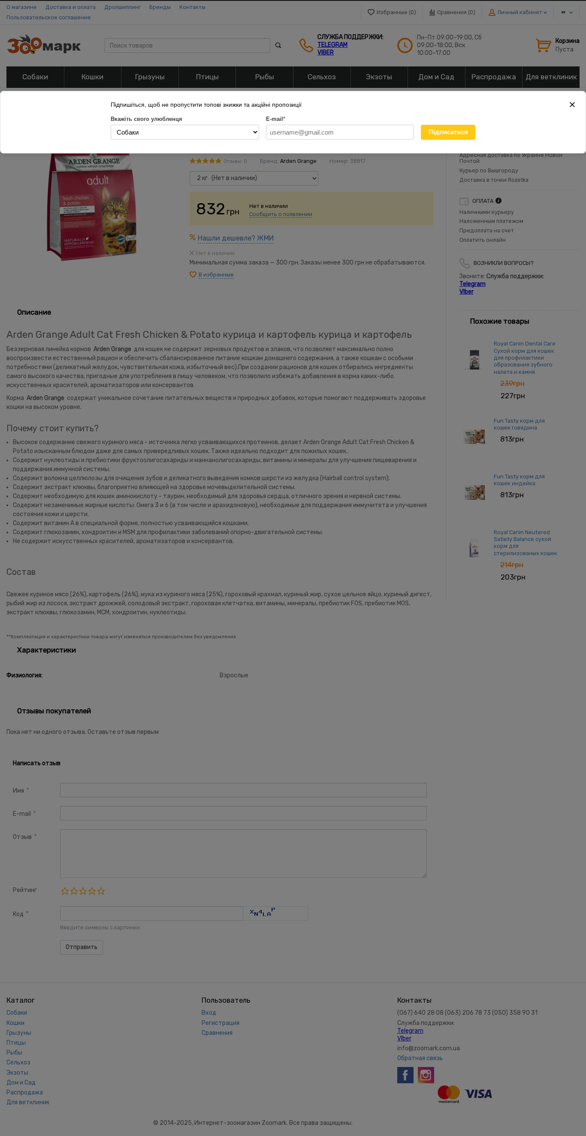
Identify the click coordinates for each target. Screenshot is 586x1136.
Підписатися (448, 131)
